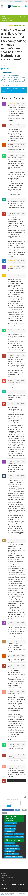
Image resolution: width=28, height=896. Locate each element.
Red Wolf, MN (11, 393)
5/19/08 (21, 105)
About (3, 872)
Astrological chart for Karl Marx (13, 856)
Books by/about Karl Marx (12, 848)
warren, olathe (11, 262)
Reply (23, 103)
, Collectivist (15, 88)
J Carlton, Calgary (12, 105)
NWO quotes (8, 834)
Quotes (3, 884)
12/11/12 (18, 542)
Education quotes (9, 831)
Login (11, 1)
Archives (4, 888)
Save (9, 806)
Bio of (9, 843)
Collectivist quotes (10, 825)
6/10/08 (19, 262)
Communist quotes (10, 828)
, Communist (21, 88)
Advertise (4, 875)
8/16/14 (17, 768)
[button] (8, 781)
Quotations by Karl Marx (11, 845)
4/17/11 (16, 463)
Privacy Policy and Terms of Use (6, 894)
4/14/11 (12, 277)
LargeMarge (11, 643)
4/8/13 (17, 643)
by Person (21, 884)
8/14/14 (13, 656)
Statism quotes (9, 836)
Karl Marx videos (9, 851)
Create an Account (18, 1)
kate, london (11, 542)
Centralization (7, 88)
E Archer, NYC (12, 403)
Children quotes (19, 836)
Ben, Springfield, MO (13, 201)
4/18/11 (12, 478)
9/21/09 (18, 268)
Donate (25, 1)
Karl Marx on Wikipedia (11, 854)
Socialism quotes (18, 834)
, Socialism (14, 90)
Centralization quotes (11, 823)
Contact (3, 879)
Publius (12, 275)
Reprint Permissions (7, 877)
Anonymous (11, 268)
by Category (12, 884)
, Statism (19, 90)
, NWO (9, 90)
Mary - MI (10, 768)
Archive (3, 873)
